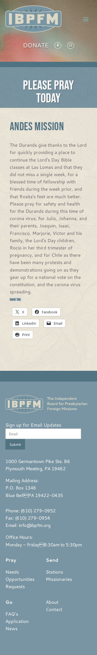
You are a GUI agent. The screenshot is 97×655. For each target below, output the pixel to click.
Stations (54, 571)
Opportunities (19, 579)
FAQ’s (11, 614)
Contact (54, 609)
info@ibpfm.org (35, 525)
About (52, 602)
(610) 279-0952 (38, 510)
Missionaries (59, 579)
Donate (35, 46)
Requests (15, 586)
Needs (12, 571)
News (11, 628)
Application (17, 621)
